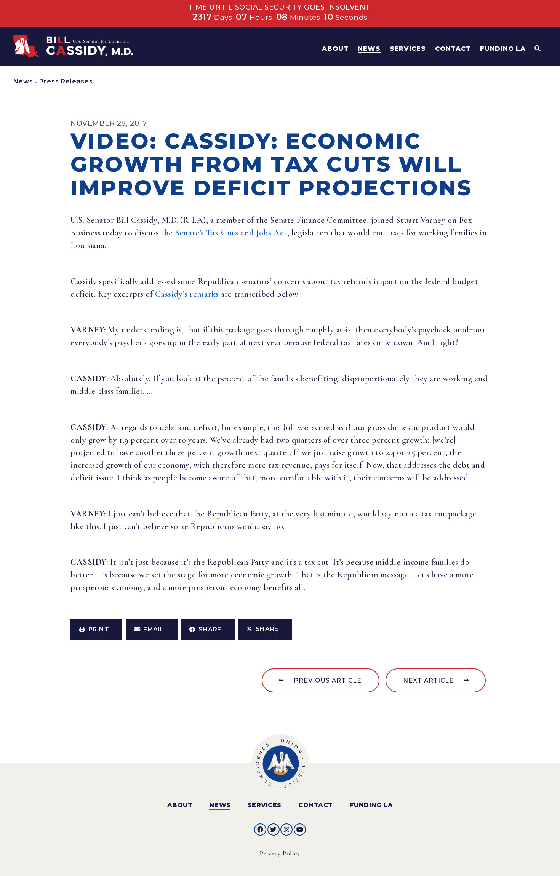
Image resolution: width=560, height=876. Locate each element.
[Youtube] (300, 829)
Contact (315, 805)
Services (265, 805)
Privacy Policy (280, 853)
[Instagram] (286, 829)
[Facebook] (260, 829)
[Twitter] (273, 829)
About (180, 805)
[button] (96, 629)
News (23, 81)
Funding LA (371, 805)
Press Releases (66, 81)
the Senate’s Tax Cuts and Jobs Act (224, 233)
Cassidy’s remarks (187, 294)
